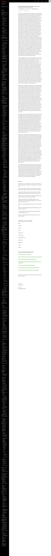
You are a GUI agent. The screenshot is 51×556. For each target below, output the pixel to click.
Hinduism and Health (4, 530)
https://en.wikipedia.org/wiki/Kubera (24, 254)
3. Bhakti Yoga (4, 223)
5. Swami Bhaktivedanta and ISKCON (4, 506)
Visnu (3, 249)
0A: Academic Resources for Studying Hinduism (4, 12)
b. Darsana (3, 306)
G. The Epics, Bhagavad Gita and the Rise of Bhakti (4, 198)
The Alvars (3, 367)
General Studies (4, 217)
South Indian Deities (4, 363)
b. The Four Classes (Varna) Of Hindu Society (4, 89)
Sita (3, 248)
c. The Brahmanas (4, 43)
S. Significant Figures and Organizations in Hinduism (4, 520)
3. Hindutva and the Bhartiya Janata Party (5, 407)
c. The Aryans (3, 20)
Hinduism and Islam (4, 483)
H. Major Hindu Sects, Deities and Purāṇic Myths (4, 230)
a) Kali (4, 272)
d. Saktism (3, 257)
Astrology (3, 53)
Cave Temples (4, 320)
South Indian (4, 327)
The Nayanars (4, 368)
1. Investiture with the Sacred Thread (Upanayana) (4, 106)
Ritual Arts (3, 381)
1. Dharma (3, 116)
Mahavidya (3, 1)
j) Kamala (4, 288)
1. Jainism (3, 151)
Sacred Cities (3, 387)
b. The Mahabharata (4, 208)
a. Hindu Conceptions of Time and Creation (4, 74)
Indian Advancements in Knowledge (4, 544)
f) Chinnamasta (5, 281)
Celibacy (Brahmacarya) (22, 288)
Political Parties (4, 413)
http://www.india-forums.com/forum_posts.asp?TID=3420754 (29, 267)
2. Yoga (3, 158)
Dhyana (4, 170)
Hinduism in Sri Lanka (5, 471)
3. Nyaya (3, 179)
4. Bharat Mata (4, 409)
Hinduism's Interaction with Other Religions (4, 488)
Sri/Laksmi (4, 269)
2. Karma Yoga (4, 222)
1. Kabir (3, 394)
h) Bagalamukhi (5, 285)
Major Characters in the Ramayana (27, 7)
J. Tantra (2, 341)
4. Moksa (3, 120)
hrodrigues (26, 10)
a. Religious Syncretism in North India (4, 392)
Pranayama (4, 171)
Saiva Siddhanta (4, 349)
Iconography (4, 335)
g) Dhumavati (5, 283)
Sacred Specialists (4, 337)
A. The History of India (4, 14)
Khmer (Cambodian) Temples (4, 324)
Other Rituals (4, 336)
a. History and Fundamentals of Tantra (4, 344)
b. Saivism (3, 233)
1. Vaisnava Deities (4, 243)
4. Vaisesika (3, 180)
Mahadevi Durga (5, 262)
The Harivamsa (4, 213)
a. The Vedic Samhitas (5, 40)
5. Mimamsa (4, 181)
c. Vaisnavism (3, 242)
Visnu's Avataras (5, 250)
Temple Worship (4, 339)
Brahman (3, 50)
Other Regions (4, 475)
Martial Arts (3, 378)
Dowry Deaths (20, 284)
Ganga (4, 261)
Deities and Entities (26, 6)
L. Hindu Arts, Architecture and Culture (3, 371)
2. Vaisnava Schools (5, 255)
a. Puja (3, 305)
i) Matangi (4, 287)
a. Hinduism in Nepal (4, 416)
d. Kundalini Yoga (4, 350)
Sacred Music (4, 386)
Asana (4, 169)
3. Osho (3, 501)
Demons (3, 299)
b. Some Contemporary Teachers (4, 515)
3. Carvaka (3, 154)
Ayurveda (3, 54)
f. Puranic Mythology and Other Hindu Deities (4, 292)
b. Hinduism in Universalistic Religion (4, 430)
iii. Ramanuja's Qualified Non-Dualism (5, 194)
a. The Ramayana (4, 200)
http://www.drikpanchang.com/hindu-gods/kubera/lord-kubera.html (30, 256)
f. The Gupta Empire (4, 25)
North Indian (4, 326)
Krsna (4, 252)
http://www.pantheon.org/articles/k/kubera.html (26, 265)
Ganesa (4, 235)
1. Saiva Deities (4, 234)
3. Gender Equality (4, 465)
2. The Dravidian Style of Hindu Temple (4, 313)
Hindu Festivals (4, 333)
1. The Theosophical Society (4, 433)
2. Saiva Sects (4, 241)
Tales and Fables (4, 388)
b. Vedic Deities (20, 6)
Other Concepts (4, 196)
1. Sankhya (3, 157)
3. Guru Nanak (4, 397)
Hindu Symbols (4, 377)
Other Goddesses (5, 264)
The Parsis (3, 490)
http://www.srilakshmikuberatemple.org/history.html (27, 259)
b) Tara (4, 273)
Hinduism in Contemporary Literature (4, 541)
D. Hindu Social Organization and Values (3, 84)
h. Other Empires (4, 29)
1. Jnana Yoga (4, 221)
